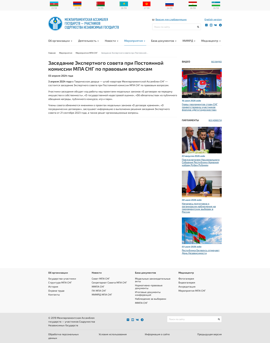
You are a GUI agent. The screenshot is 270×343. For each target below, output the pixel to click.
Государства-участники (62, 278)
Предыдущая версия (209, 334)
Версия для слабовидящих (171, 19)
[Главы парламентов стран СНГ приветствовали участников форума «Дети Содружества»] (202, 82)
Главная (52, 53)
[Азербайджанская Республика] (54, 3)
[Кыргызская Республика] (146, 3)
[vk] (215, 25)
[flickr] (206, 25)
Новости (110, 40)
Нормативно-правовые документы (148, 287)
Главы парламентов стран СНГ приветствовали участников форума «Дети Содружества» (200, 107)
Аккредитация (186, 286)
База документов (162, 40)
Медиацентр (209, 40)
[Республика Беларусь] (100, 3)
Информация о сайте (157, 334)
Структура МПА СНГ (60, 282)
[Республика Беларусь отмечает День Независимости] (202, 230)
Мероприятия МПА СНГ (87, 53)
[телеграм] (220, 25)
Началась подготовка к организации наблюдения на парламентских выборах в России (199, 207)
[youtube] (211, 25)
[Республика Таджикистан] (193, 3)
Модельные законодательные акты (152, 280)
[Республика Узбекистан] (216, 3)
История (53, 286)
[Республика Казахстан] (124, 3)
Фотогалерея (186, 278)
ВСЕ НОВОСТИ (215, 120)
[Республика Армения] (77, 3)
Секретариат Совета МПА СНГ (109, 282)
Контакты (54, 294)
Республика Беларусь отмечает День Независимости (201, 252)
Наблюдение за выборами (150, 298)
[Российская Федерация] (169, 3)
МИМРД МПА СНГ (102, 294)
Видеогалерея (186, 282)
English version (213, 19)
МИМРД (187, 40)
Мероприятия (133, 40)
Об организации (59, 40)
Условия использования (113, 334)
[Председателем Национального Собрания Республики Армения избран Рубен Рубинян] (202, 139)
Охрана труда (56, 290)
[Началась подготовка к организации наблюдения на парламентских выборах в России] (202, 183)
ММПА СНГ (98, 286)
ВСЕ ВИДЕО (216, 61)
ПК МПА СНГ (99, 290)
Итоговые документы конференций (148, 293)
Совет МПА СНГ (101, 278)
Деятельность (87, 40)
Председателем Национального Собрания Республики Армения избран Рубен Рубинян (201, 162)
